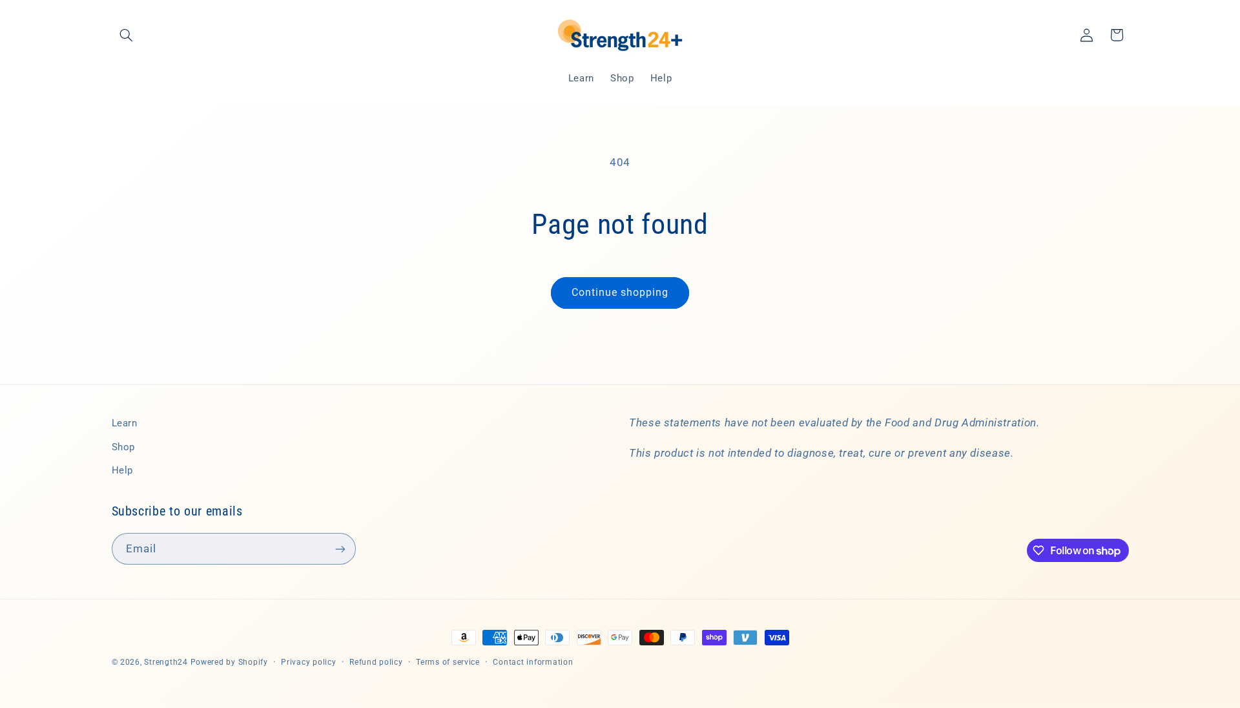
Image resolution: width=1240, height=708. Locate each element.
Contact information (533, 662)
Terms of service (448, 662)
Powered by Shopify (229, 662)
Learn (125, 423)
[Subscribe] (340, 549)
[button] (126, 35)
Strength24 (165, 662)
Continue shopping (620, 292)
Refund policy (376, 662)
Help (123, 470)
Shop (124, 447)
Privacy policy (308, 662)
